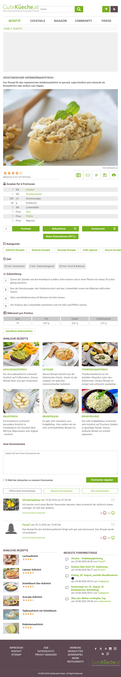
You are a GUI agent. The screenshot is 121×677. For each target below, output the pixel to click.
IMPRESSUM (16, 647)
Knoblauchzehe (34, 194)
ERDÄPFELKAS (50, 416)
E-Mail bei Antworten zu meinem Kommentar (29, 480)
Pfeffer (29, 216)
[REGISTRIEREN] (114, 9)
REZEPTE (14, 20)
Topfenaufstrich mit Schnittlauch (39, 610)
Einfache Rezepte (41, 250)
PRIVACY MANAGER (46, 654)
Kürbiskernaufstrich (32, 624)
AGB (46, 647)
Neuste (61, 491)
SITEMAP (16, 654)
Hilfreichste (22, 491)
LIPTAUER (48, 369)
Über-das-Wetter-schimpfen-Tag (88, 598)
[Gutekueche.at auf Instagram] (110, 648)
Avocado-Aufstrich (32, 597)
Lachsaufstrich (30, 556)
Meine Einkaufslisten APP (59, 236)
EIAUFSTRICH (10, 416)
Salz (28, 211)
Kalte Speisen (90, 250)
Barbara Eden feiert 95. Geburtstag (89, 566)
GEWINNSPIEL (75, 654)
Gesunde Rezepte (66, 250)
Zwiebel (30, 189)
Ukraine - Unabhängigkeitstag (87, 558)
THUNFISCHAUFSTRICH (95, 369)
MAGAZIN (60, 20)
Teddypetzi (103, 581)
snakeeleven (104, 601)
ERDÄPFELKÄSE (90, 416)
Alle (100, 491)
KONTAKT (16, 651)
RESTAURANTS (75, 661)
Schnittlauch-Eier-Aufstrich (36, 583)
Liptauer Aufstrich (31, 569)
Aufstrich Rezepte (15, 250)
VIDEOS (106, 20)
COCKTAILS (37, 20)
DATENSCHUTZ (45, 651)
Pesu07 (26, 524)
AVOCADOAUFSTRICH (15, 369)
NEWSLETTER (75, 651)
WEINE (75, 658)
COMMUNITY (83, 20)
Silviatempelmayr (31, 500)
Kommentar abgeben (102, 479)
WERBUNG (75, 647)
